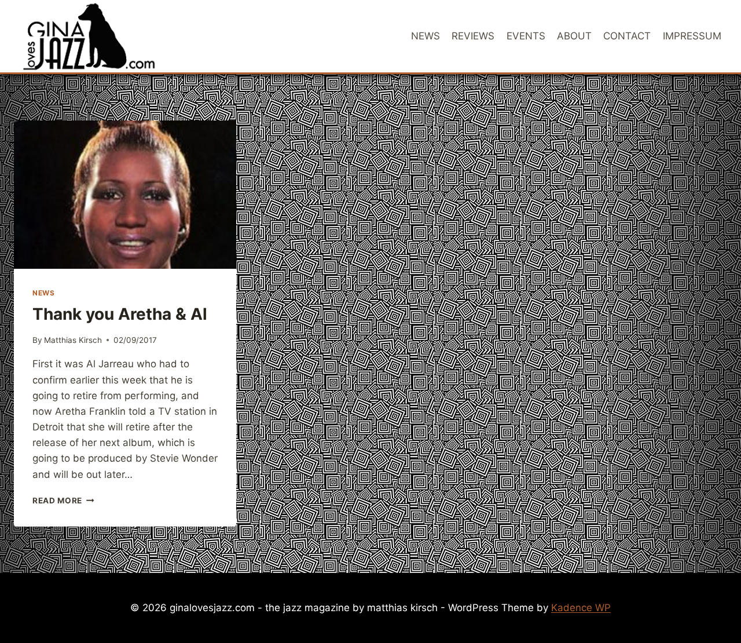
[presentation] (125, 194)
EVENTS (526, 36)
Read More (63, 500)
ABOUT (574, 36)
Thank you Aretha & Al (119, 314)
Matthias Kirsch (73, 340)
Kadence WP (581, 607)
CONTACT (627, 36)
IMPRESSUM (692, 36)
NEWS (425, 36)
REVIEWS (473, 36)
